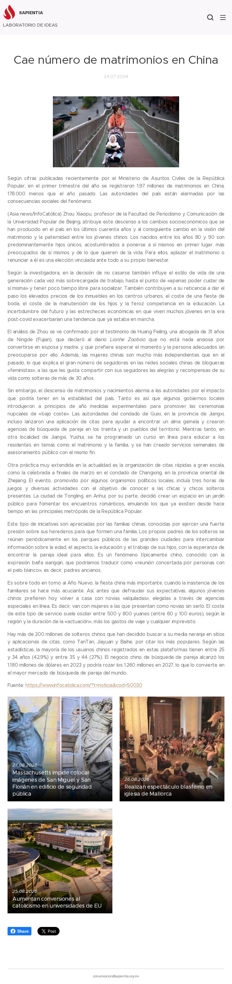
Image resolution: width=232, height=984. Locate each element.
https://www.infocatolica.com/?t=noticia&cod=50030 (83, 685)
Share (22, 931)
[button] (210, 17)
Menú (223, 17)
